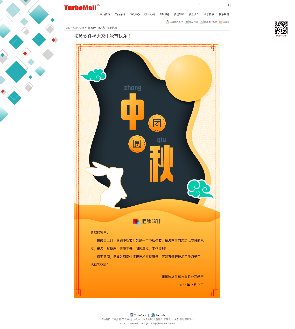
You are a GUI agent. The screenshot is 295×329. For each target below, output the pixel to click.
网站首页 (105, 14)
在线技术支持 (176, 21)
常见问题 (193, 21)
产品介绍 (120, 14)
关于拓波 (209, 14)
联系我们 (224, 14)
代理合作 (194, 14)
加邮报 (226, 21)
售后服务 (164, 14)
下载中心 (135, 14)
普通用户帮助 (210, 21)
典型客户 (179, 14)
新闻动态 (79, 27)
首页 (68, 27)
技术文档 (149, 14)
